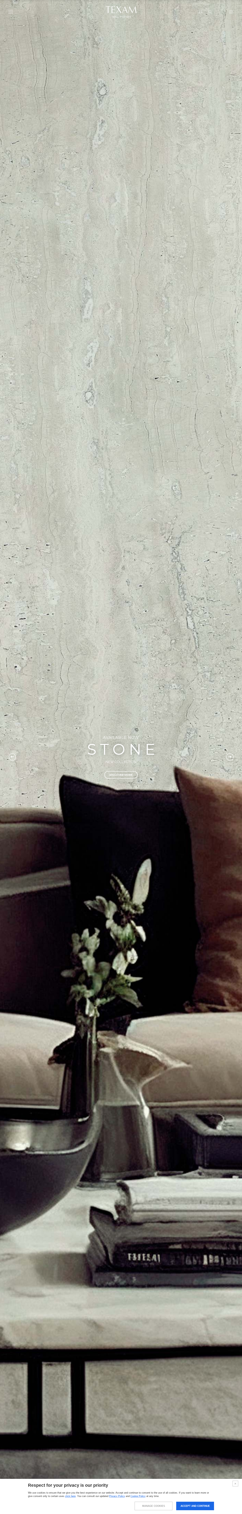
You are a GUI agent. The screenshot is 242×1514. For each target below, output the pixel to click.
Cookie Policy (138, 1496)
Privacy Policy (117, 1496)
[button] (12, 757)
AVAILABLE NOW (121, 737)
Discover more (121, 774)
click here (70, 1496)
